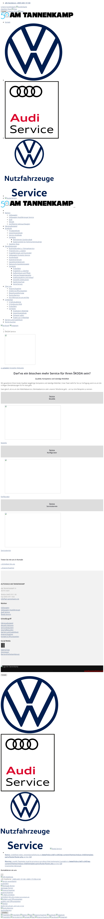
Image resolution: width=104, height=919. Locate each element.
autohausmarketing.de (93, 671)
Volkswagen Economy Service (19, 255)
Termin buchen (10, 322)
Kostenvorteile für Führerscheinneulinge (27, 242)
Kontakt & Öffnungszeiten (10, 636)
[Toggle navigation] (74, 207)
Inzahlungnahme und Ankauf (23, 277)
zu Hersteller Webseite (12, 368)
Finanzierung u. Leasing (17, 251)
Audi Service (5, 612)
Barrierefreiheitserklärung (10, 654)
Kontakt (4, 11)
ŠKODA (11, 222)
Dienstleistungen (11, 246)
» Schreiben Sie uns (8, 564)
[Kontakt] (24, 915)
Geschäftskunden (7, 630)
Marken (7, 213)
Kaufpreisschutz (18, 282)
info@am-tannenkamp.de (10, 599)
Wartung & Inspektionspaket (19, 264)
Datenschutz (5, 650)
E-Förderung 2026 (15, 304)
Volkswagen (13, 215)
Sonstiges (12, 237)
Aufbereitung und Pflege (21, 273)
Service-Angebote (15, 235)
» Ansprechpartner (7, 568)
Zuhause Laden (18, 315)
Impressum (5, 652)
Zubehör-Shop (14, 244)
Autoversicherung (15, 259)
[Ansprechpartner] (40, 915)
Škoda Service (6, 614)
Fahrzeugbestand (11, 226)
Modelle (4, 443)
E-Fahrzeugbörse (15, 302)
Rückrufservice (14, 295)
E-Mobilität (9, 300)
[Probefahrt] (6, 915)
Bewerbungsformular (16, 293)
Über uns (8, 286)
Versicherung (17, 284)
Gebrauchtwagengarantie (22, 275)
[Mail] (30, 915)
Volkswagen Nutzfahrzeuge (10, 610)
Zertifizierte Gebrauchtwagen (19, 224)
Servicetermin (6, 550)
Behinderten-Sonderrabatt (22, 239)
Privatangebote (14, 231)
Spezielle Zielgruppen (21, 280)
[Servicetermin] (15, 915)
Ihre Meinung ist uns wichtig (19, 297)
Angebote (8, 228)
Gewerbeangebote (16, 233)
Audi (10, 219)
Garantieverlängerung (16, 262)
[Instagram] (60, 915)
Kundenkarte (13, 257)
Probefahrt (17, 268)
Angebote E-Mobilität (20, 311)
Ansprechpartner (15, 288)
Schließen (5, 912)
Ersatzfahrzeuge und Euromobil (20, 253)
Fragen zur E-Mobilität (21, 317)
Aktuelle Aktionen (7, 625)
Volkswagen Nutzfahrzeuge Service (21, 217)
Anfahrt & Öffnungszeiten (18, 291)
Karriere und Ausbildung (13, 320)
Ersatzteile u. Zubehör (21, 271)
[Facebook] (51, 915)
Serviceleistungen (7, 628)
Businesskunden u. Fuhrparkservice (21, 248)
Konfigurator (5, 496)
